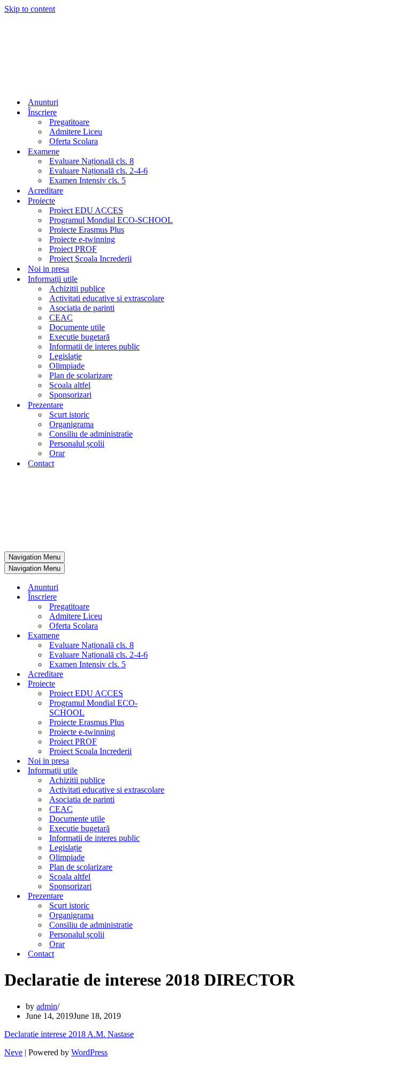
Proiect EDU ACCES (86, 210)
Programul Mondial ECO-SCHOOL (111, 220)
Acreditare (45, 190)
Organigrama (71, 424)
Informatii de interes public (94, 346)
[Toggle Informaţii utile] (191, 771)
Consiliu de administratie (91, 433)
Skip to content (29, 8)
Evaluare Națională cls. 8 (91, 161)
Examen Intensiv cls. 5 (87, 180)
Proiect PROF (73, 249)
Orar (57, 453)
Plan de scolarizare (80, 375)
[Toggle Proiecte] (191, 684)
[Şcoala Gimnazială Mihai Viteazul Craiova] (40, 83)
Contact (41, 463)
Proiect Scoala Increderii (90, 258)
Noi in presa (48, 268)
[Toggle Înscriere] (191, 597)
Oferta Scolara (73, 141)
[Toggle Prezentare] (191, 896)
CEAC (61, 317)
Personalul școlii (76, 443)
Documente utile (77, 327)
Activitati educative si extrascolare (106, 298)
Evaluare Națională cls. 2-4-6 (98, 170)
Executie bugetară (79, 336)
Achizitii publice (77, 288)
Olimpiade (67, 365)
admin (46, 1006)
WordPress (89, 1052)
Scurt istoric (69, 414)
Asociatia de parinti (82, 307)
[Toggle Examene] (191, 635)
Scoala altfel (69, 385)
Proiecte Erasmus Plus (86, 229)
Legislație (65, 356)
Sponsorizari (70, 394)
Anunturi (43, 102)
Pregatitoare (69, 121)
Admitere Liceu (75, 131)
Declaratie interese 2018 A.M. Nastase (69, 1034)
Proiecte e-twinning (82, 239)
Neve (13, 1052)
